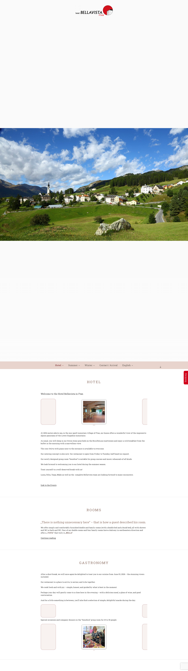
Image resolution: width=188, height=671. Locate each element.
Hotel (58, 365)
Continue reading (48, 538)
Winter (88, 365)
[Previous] (48, 412)
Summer (73, 365)
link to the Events (48, 485)
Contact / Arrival (108, 365)
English (126, 365)
